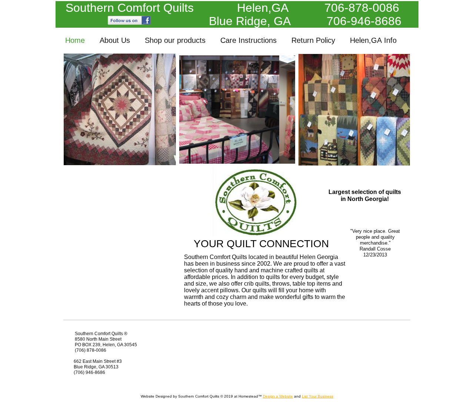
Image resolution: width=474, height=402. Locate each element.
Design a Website (278, 396)
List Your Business (317, 396)
